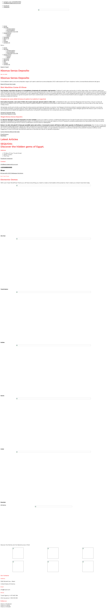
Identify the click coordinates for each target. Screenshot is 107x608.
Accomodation (10, 30)
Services (5, 27)
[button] (53, 45)
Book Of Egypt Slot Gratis (8, 84)
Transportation (10, 29)
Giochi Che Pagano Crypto (8, 114)
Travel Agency (4, 289)
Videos (8, 35)
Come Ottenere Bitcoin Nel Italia (10, 131)
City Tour (3, 235)
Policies (5, 41)
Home (5, 26)
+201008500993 (6, 167)
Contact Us (6, 42)
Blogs (3, 170)
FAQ (4, 40)
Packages (6, 37)
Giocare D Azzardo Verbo (8, 112)
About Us (6, 38)
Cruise (2, 448)
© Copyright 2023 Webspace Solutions (12, 173)
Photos (8, 34)
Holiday (3, 342)
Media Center (7, 33)
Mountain (3, 502)
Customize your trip (12, 31)
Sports (2, 395)
